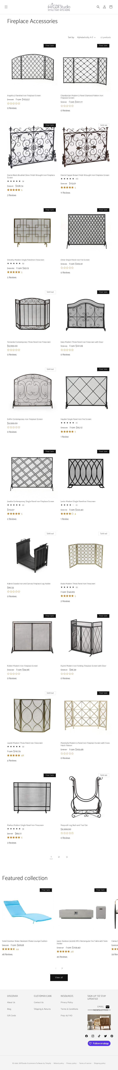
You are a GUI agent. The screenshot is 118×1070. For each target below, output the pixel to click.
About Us (11, 1002)
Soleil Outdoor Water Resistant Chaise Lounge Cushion (24, 941)
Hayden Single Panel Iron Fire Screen (76, 419)
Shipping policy (100, 1063)
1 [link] (51, 857)
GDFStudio (23, 1063)
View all (59, 977)
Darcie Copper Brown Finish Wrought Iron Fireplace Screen (85, 175)
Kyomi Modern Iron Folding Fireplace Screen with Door (83, 666)
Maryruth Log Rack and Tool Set (74, 825)
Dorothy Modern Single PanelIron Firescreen (25, 260)
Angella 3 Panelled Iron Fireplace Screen (24, 96)
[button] (6, 7)
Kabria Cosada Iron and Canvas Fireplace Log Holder (29, 584)
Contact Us (39, 1002)
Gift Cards (11, 1015)
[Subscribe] (107, 1006)
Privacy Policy (67, 1002)
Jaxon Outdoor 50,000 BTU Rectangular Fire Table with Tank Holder (82, 942)
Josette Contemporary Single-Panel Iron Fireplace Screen (30, 501)
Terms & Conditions (69, 1009)
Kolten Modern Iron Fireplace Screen (22, 666)
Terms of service (85, 1063)
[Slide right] (62, 968)
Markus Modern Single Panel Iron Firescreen (25, 825)
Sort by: (71, 37)
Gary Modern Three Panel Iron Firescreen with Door (82, 342)
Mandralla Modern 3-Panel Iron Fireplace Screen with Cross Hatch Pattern (85, 744)
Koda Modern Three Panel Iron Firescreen (78, 584)
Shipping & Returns (42, 1009)
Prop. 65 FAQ (66, 1015)
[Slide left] (56, 968)
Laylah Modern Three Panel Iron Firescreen (25, 743)
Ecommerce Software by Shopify (39, 1063)
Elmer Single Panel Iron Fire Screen (75, 260)
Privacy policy (71, 1063)
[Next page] (67, 857)
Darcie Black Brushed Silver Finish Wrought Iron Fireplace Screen (31, 176)
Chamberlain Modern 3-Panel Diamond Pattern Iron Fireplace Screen (82, 97)
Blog (9, 1009)
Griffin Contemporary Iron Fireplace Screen (25, 419)
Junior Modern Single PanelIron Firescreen (78, 501)
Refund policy (59, 1063)
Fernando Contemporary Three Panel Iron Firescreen (29, 342)
